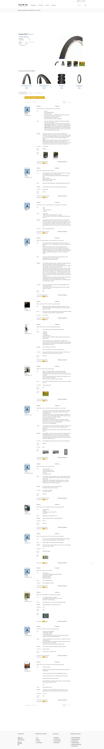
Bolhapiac (41, 5)
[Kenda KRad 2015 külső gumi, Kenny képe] (82, 64)
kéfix (18, 744)
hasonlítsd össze (23, 45)
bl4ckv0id (26, 112)
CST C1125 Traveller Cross (26, 85)
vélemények (20, 10)
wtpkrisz (26, 331)
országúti (38, 740)
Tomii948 (26, 633)
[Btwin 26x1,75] (62, 73)
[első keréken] (46, 152)
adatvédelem (20, 743)
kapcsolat (20, 742)
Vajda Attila (26, 511)
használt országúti (57, 740)
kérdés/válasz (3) (38, 92)
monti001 (26, 244)
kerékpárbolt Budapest (75, 737)
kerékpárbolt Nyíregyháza (76, 744)
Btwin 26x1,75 (62, 85)
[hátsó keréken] (56, 152)
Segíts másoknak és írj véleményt (35, 97)
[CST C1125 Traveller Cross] (26, 73)
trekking (37, 739)
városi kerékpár (39, 742)
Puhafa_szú (26, 209)
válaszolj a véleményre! (63, 161)
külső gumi (25, 10)
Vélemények (33, 5)
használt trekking (57, 739)
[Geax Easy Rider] (79, 73)
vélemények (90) (23, 92)
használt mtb (56, 737)
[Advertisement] (52, 22)
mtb (37, 737)
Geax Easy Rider (79, 85)
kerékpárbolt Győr (74, 740)
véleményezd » (25, 36)
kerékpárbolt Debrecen (75, 739)
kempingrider (26, 412)
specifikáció (31, 92)
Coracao (26, 470)
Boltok (47, 5)
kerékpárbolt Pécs (74, 745)
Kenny (25, 373)
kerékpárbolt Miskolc (75, 742)
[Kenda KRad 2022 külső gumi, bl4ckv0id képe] (69, 64)
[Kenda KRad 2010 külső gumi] (57, 63)
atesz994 (26, 668)
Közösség (53, 5)
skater (25, 308)
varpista (25, 174)
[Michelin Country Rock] (44, 73)
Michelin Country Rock (44, 85)
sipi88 (25, 540)
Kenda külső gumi (31, 10)
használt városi (57, 742)
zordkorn (26, 574)
